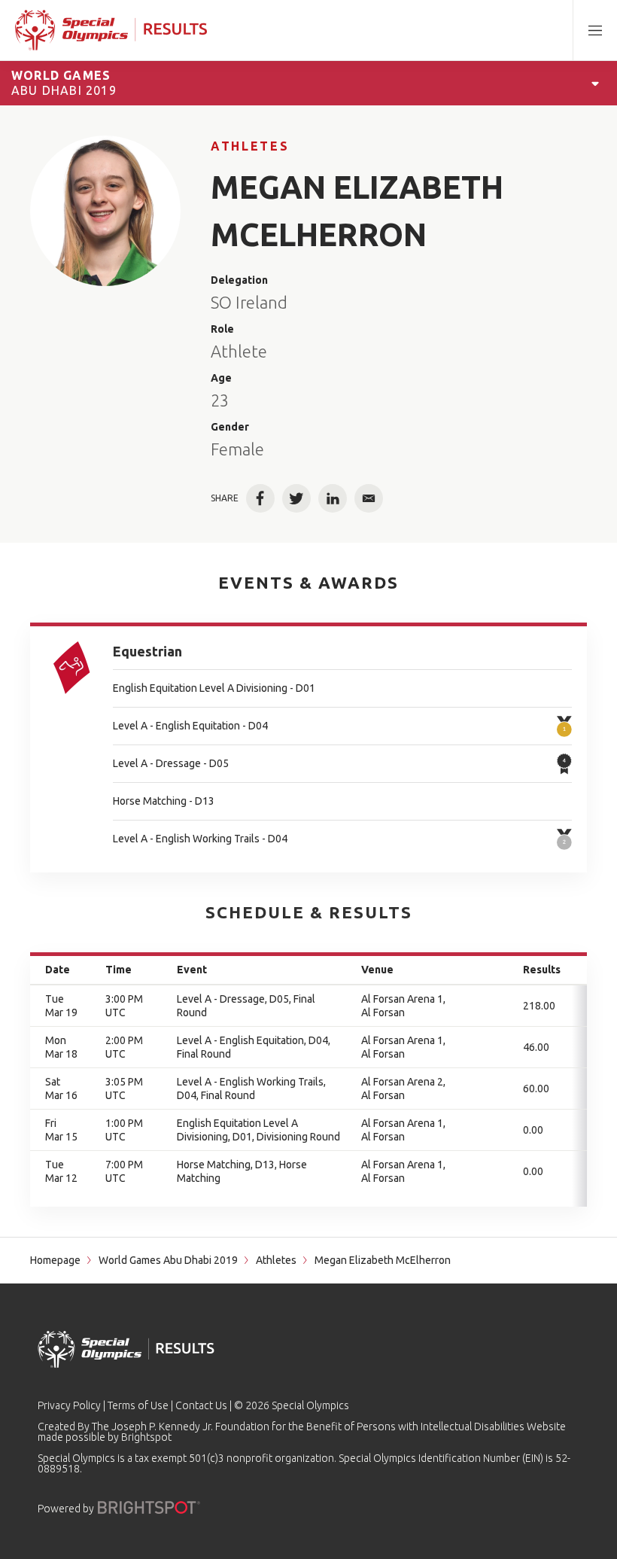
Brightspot (146, 1437)
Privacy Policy (69, 1405)
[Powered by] (149, 1507)
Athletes (250, 146)
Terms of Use (138, 1405)
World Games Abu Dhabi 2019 (168, 1260)
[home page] (111, 30)
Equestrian (147, 651)
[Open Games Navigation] (595, 83)
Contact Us (201, 1405)
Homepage (55, 1260)
